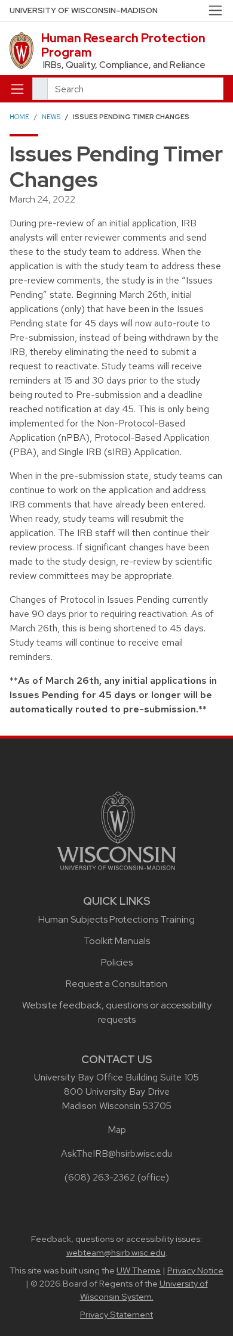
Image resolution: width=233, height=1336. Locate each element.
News (51, 117)
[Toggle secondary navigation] (215, 10)
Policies (117, 962)
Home (19, 117)
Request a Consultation (116, 983)
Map (117, 1129)
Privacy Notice (195, 1270)
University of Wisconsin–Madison (84, 10)
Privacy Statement (116, 1315)
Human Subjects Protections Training (116, 919)
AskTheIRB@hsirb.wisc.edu (116, 1153)
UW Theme (138, 1270)
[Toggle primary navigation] (17, 88)
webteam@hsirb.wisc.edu (115, 1253)
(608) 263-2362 (100, 1177)
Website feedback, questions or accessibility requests (116, 1012)
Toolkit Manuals (117, 941)
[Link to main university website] (116, 830)
